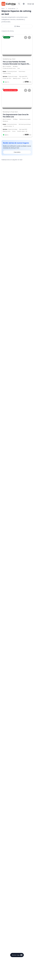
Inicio (3, 8)
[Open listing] (17, 70)
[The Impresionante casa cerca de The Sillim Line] (17, 98)
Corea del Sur (11, 8)
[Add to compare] (25, 37)
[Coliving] (9, 4)
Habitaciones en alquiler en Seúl (12, 160)
